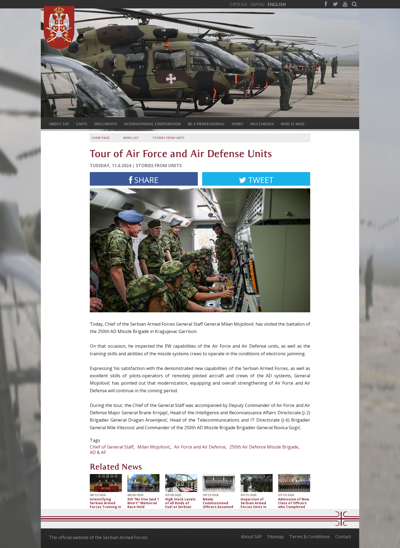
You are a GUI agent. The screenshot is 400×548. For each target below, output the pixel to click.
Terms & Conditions (309, 537)
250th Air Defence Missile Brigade (263, 447)
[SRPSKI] (257, 4)
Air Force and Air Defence (200, 447)
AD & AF (98, 452)
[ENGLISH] (276, 4)
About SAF (251, 537)
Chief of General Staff (112, 447)
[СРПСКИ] (238, 4)
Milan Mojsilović (153, 447)
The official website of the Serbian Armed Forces (98, 537)
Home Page (100, 138)
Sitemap (275, 537)
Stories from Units (168, 138)
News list (131, 138)
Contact (343, 537)
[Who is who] (296, 123)
